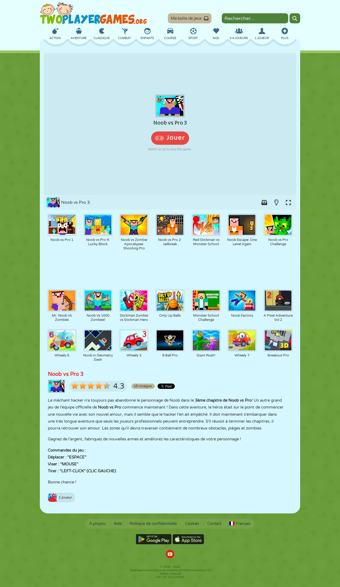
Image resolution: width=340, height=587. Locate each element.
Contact (214, 523)
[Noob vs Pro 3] (170, 124)
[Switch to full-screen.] (288, 202)
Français (243, 523)
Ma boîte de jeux (186, 18)
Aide (118, 523)
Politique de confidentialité (153, 523)
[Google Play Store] (154, 539)
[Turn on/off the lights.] (276, 202)
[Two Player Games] (93, 13)
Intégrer (145, 386)
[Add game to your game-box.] (264, 202)
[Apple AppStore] (188, 539)
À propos (97, 523)
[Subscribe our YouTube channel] (170, 555)
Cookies (192, 523)
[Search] (295, 18)
